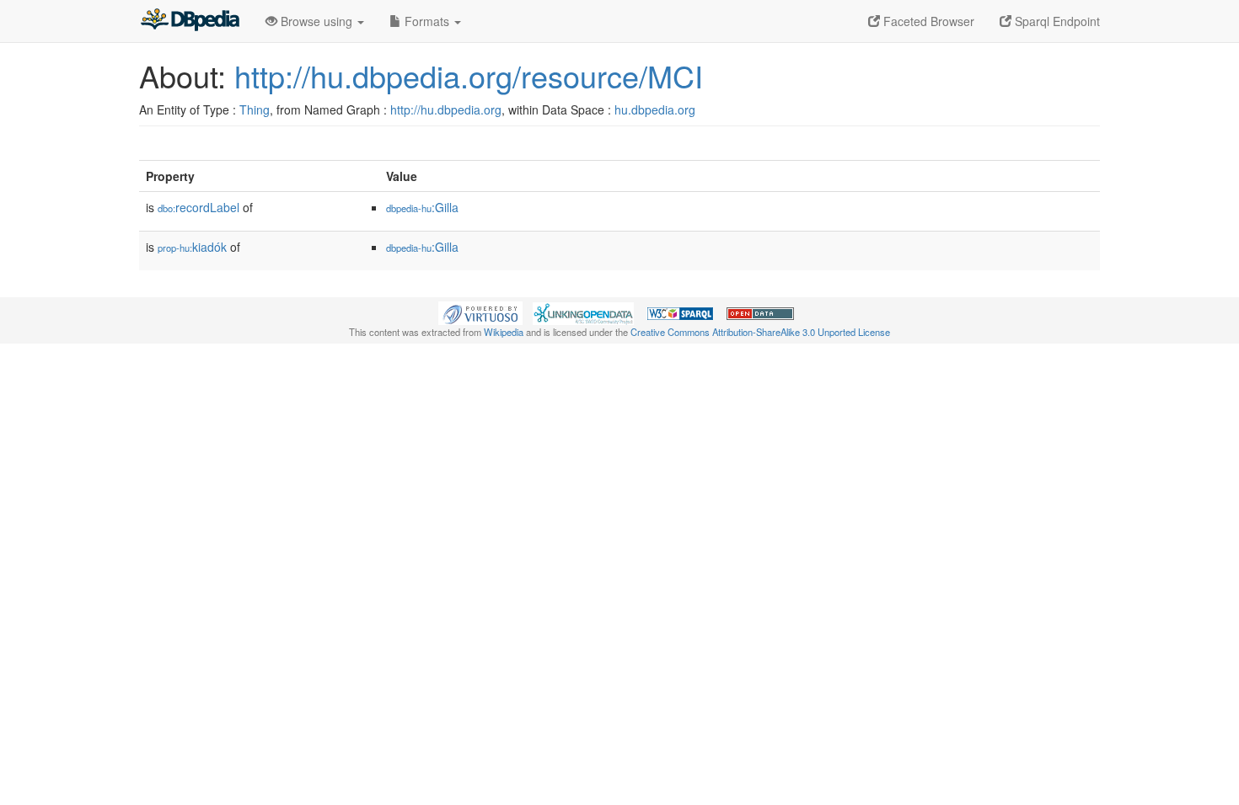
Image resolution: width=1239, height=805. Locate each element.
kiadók (192, 246)
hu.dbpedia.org (654, 109)
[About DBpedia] (189, 21)
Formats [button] (427, 21)
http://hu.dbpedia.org (446, 109)
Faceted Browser (927, 21)
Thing (254, 109)
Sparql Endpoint (1055, 21)
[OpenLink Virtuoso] (480, 311)
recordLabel (198, 207)
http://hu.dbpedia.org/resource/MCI (468, 75)
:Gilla (422, 207)
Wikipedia (503, 332)
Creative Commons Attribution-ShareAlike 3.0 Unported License (760, 332)
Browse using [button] (316, 21)
